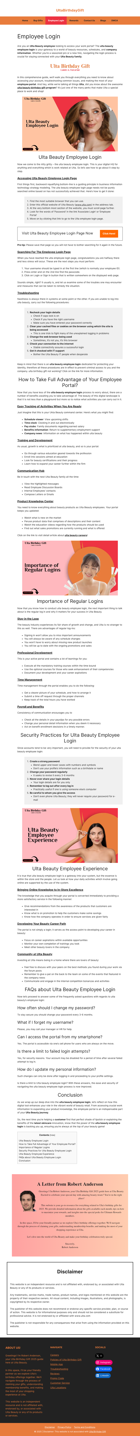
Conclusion (24, 1160)
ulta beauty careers (76, 535)
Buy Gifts (38, 20)
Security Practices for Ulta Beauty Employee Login (45, 1150)
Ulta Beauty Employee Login (33, 1140)
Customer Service (60, 1383)
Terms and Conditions (84, 1427)
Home (25, 20)
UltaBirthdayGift (70, 10)
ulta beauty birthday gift (31, 87)
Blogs (103, 20)
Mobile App (56, 1364)
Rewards (73, 20)
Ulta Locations (58, 1387)
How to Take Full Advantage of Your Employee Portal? (47, 1144)
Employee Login (56, 20)
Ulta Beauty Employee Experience (36, 1154)
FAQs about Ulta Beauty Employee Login (40, 1157)
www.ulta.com (83, 204)
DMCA (114, 20)
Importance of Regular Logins (34, 1147)
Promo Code (57, 1378)
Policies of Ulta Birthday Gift (65, 1359)
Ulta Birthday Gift (97, 1431)
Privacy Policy (64, 1427)
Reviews (54, 1373)
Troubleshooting (59, 1369)
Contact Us (89, 20)
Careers (54, 1355)
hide (52, 1135)
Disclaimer (50, 1427)
